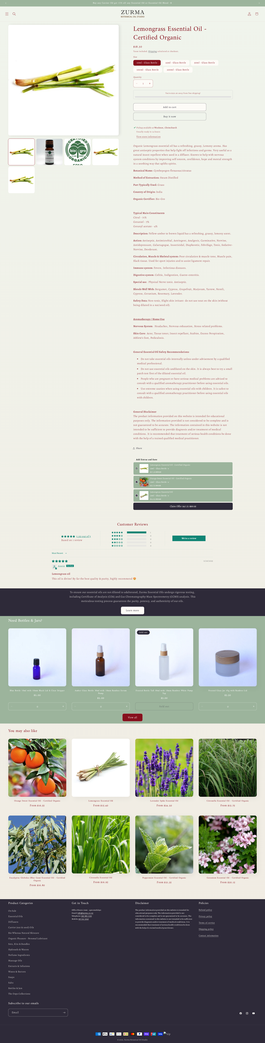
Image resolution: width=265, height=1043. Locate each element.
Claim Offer (183, 506)
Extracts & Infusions (19, 966)
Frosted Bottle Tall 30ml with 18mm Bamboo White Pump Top (164, 692)
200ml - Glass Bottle (178, 69)
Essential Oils (15, 916)
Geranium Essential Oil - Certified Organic (228, 877)
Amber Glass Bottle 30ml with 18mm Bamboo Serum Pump (101, 692)
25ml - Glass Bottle (175, 62)
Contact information (208, 936)
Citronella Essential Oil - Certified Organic (228, 801)
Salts (11, 982)
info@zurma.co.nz (85, 913)
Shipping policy (206, 929)
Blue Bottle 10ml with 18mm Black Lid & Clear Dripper (37, 690)
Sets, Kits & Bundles (19, 944)
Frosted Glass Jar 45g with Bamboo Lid (227, 690)
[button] (7, 14)
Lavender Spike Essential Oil (164, 801)
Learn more (132, 610)
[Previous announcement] (6, 3)
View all (132, 717)
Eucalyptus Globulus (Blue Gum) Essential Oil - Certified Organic (37, 879)
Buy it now (169, 116)
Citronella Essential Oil (100, 877)
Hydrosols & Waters (18, 949)
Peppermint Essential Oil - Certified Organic (164, 877)
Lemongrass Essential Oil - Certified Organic (170, 465)
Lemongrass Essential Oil (161, 492)
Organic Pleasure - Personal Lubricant (28, 938)
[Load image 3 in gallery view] (77, 152)
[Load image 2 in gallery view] (49, 152)
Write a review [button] (189, 538)
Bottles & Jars (15, 988)
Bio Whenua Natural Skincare (23, 933)
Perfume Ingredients (19, 955)
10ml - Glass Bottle (147, 62)
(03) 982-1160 (86, 916)
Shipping (152, 51)
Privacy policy (205, 916)
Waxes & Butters (17, 971)
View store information (148, 136)
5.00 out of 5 (83, 536)
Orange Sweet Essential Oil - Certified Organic (171, 478)
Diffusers (13, 921)
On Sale (12, 910)
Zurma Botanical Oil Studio (136, 1040)
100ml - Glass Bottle (148, 69)
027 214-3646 (84, 919)
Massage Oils (15, 960)
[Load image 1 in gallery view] (21, 152)
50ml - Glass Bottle (204, 62)
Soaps (11, 977)
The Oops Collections (19, 993)
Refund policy (205, 910)
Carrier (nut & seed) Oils (21, 927)
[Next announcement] (259, 3)
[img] (60, 561)
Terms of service (207, 923)
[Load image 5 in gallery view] (21, 180)
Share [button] (139, 448)
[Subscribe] (64, 1012)
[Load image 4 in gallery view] (105, 152)
